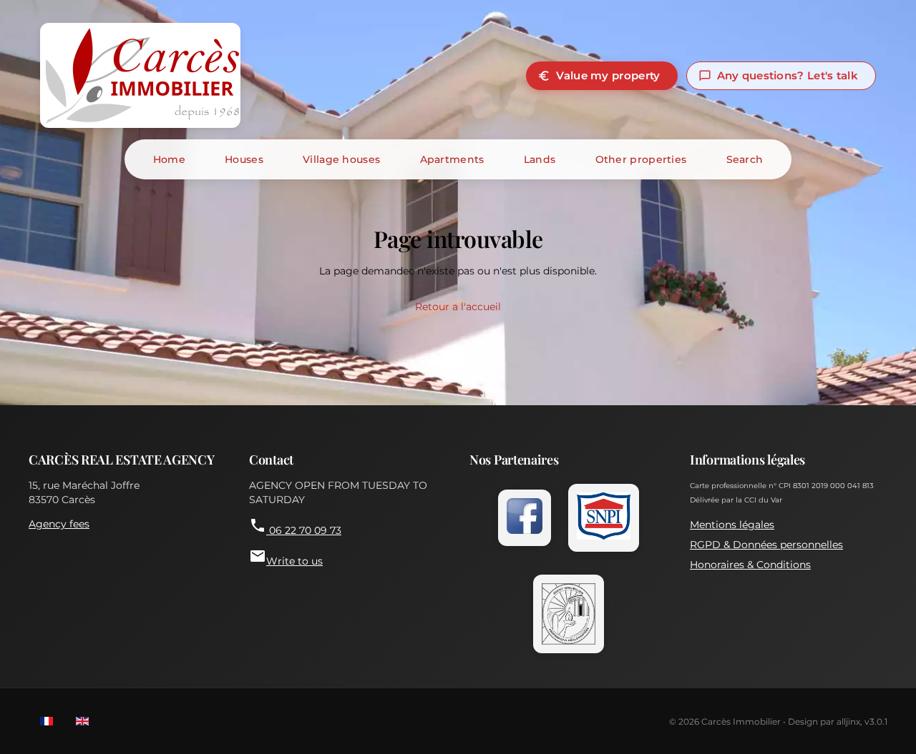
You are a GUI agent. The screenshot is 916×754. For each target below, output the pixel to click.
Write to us (286, 557)
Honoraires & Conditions (750, 564)
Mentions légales (732, 524)
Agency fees (59, 523)
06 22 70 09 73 (295, 527)
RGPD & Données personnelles (766, 544)
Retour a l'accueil (458, 306)
